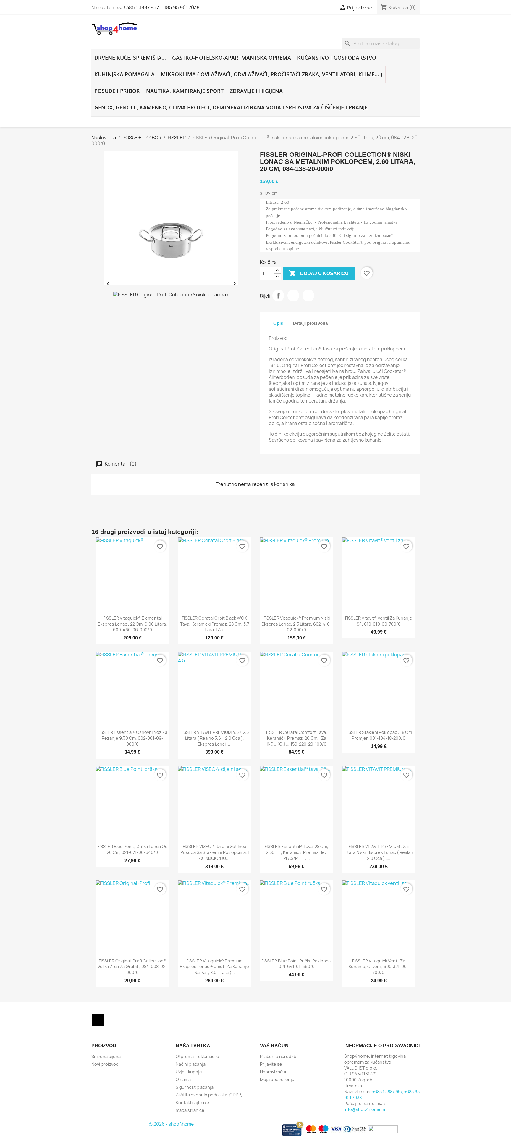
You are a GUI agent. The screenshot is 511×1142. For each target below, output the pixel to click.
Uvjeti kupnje (189, 1072)
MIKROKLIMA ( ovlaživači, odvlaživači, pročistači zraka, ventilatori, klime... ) (271, 74)
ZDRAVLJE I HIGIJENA (256, 90)
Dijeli (278, 295)
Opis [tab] (278, 323)
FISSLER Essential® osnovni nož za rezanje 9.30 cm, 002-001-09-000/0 (132, 738)
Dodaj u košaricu (319, 273)
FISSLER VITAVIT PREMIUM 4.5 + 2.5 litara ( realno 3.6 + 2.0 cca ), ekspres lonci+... (214, 738)
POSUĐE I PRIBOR (117, 90)
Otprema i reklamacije (197, 1056)
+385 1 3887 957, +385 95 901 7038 (161, 7)
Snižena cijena (106, 1056)
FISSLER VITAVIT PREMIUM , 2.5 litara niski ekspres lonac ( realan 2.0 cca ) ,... (378, 852)
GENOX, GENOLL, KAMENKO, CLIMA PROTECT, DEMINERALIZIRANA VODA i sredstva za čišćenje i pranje (231, 107)
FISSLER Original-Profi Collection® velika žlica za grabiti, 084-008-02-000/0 (132, 966)
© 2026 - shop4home (171, 1124)
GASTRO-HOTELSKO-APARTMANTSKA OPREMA (231, 57)
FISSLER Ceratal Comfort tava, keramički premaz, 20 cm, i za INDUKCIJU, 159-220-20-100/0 (296, 738)
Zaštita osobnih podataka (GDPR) (209, 1095)
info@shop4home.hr (365, 1109)
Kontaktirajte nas (193, 1102)
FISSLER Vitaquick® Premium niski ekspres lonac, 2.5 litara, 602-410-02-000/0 (296, 624)
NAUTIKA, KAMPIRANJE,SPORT (185, 90)
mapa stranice (190, 1110)
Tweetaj (293, 295)
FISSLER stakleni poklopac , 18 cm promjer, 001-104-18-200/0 (378, 735)
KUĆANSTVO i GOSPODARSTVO (336, 57)
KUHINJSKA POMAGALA (124, 74)
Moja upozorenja (277, 1079)
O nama (183, 1079)
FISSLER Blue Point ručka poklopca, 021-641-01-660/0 (296, 964)
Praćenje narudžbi (278, 1056)
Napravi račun (274, 1072)
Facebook (98, 1020)
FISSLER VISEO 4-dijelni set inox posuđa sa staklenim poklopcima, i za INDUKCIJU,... (214, 852)
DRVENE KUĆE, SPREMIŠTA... (130, 57)
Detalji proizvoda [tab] (310, 323)
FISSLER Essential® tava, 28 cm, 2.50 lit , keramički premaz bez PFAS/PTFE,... (296, 852)
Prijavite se (271, 1064)
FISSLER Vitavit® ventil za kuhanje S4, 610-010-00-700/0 (378, 621)
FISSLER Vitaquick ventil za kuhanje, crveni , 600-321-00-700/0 (378, 966)
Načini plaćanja (191, 1064)
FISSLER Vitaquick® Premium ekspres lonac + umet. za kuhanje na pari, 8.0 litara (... (214, 966)
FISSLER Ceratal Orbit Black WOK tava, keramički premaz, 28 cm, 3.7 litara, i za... (214, 624)
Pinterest (308, 295)
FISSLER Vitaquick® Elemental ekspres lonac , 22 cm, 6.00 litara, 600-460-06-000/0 (132, 624)
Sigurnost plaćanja (195, 1087)
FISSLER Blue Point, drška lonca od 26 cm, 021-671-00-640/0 (132, 849)
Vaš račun (274, 1045)
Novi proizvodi (105, 1064)
